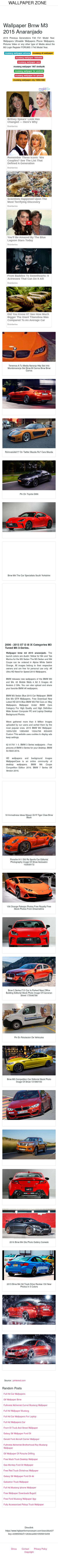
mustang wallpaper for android (29, 71)
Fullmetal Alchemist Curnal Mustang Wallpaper (25, 1405)
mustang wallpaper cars (29, 62)
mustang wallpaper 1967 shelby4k (29, 66)
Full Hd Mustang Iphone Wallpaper (20, 1487)
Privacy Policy (40, 1548)
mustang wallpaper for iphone (29, 75)
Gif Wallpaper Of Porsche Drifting (19, 1453)
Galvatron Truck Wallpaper (16, 1481)
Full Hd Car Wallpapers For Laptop (20, 1416)
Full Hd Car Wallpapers (14, 1393)
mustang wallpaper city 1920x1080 (29, 79)
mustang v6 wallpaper (43, 53)
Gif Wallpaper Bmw (12, 1399)
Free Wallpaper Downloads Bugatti (20, 1493)
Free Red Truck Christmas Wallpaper (21, 1470)
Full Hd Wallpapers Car (14, 1422)
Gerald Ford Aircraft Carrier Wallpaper (21, 1439)
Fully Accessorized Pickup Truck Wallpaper (24, 1504)
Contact (25, 1548)
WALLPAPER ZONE (27, 2)
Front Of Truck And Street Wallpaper (21, 1427)
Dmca (14, 1548)
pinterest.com (19, 1380)
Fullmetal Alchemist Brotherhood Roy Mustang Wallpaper (25, 1446)
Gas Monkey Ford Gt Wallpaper (18, 1464)
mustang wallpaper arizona (17, 53)
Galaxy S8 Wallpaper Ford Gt (17, 1433)
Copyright (29, 1551)
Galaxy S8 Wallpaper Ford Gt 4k (19, 1476)
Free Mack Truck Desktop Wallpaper (21, 1459)
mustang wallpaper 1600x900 (29, 57)
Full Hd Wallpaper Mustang (16, 1410)
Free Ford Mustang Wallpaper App (20, 1498)
